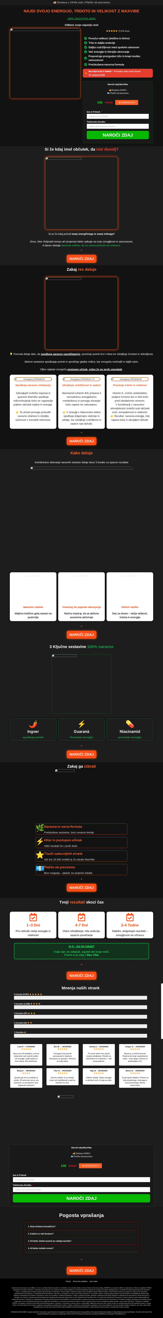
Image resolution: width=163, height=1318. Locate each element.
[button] (81, 1226)
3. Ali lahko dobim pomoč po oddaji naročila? (49, 1241)
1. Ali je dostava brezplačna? (42, 1226)
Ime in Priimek (94, 112)
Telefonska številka (96, 122)
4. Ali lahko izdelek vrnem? (41, 1248)
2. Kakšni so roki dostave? (41, 1234)
